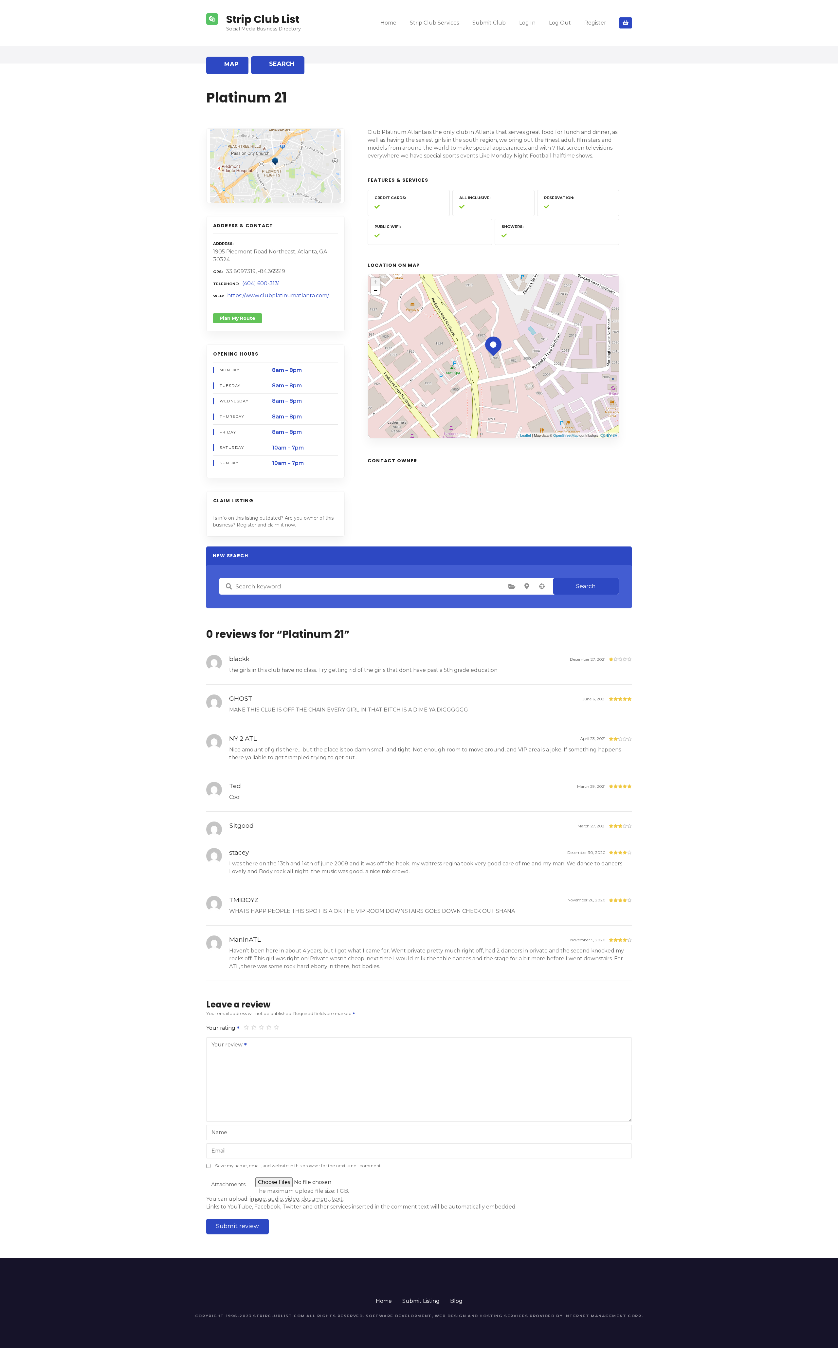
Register (595, 23)
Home (388, 23)
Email (218, 1151)
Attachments (228, 1184)
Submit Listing (421, 1301)
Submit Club (489, 23)
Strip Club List (263, 19)
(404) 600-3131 (261, 283)
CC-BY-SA (608, 435)
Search (586, 586)
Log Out (560, 23)
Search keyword (228, 586)
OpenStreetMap (565, 435)
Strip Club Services (434, 23)
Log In (527, 23)
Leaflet (525, 435)
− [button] (375, 290)
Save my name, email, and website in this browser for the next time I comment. (298, 1165)
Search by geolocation (541, 586)
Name (219, 1132)
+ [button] (375, 281)
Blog (456, 1301)
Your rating (221, 1028)
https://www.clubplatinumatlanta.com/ (278, 295)
